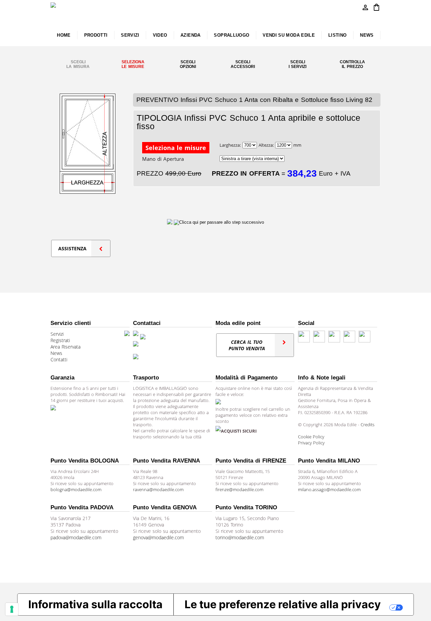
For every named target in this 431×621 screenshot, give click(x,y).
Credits (367, 425)
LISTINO (337, 35)
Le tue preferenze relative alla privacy (283, 604)
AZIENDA (190, 35)
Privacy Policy (311, 443)
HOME (63, 35)
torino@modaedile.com (240, 537)
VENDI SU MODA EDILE (289, 35)
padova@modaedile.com (76, 537)
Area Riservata (65, 346)
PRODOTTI (96, 35)
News (56, 353)
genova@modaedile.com (158, 537)
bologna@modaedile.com (76, 489)
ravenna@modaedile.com (158, 489)
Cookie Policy (311, 437)
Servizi (57, 334)
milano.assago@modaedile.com (329, 489)
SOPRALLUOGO (231, 35)
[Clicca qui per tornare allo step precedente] (170, 222)
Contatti (59, 359)
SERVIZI (130, 35)
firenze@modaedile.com (239, 489)
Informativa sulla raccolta (95, 604)
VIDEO (160, 35)
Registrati (60, 340)
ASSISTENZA (72, 248)
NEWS (366, 35)
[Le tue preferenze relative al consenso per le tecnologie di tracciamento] (11, 609)
